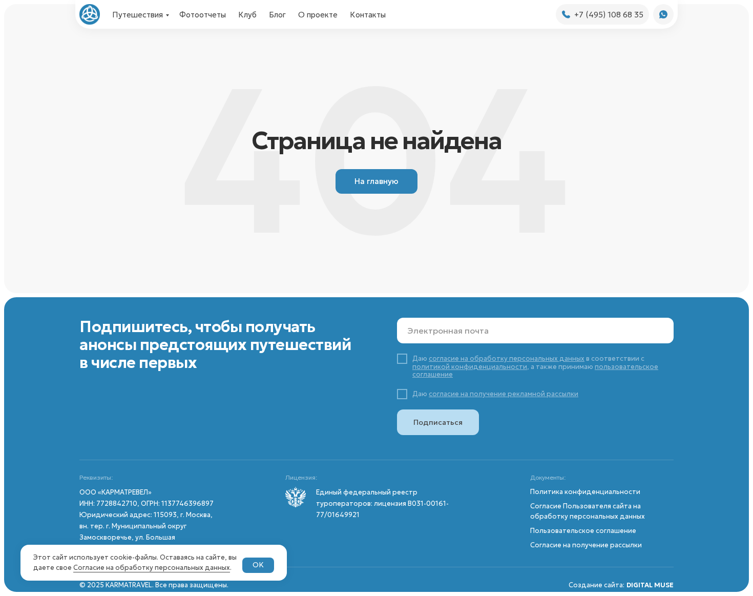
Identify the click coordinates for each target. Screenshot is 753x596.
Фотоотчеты (202, 14)
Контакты (368, 14)
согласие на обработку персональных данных (506, 358)
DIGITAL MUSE (650, 585)
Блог (277, 14)
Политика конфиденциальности (585, 491)
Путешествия (137, 14)
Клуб (247, 14)
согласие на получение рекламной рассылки (503, 393)
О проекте (318, 14)
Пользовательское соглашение (583, 530)
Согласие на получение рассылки (586, 545)
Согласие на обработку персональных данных (151, 567)
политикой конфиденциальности (469, 366)
